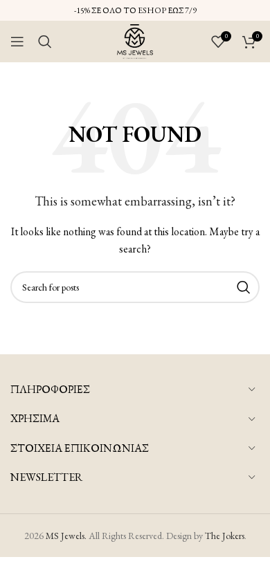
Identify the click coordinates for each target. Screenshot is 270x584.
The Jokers (224, 535)
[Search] (45, 41)
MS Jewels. (66, 535)
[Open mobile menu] (17, 41)
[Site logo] (135, 40)
